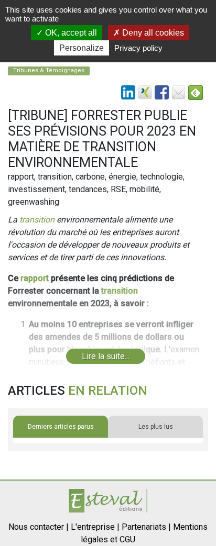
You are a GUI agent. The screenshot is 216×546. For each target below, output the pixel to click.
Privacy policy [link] (138, 47)
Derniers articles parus (61, 426)
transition (37, 220)
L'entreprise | (95, 527)
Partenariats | (146, 527)
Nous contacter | (38, 527)
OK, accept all (70, 32)
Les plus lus (155, 426)
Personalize (81, 47)
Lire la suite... (105, 356)
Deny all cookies (152, 32)
